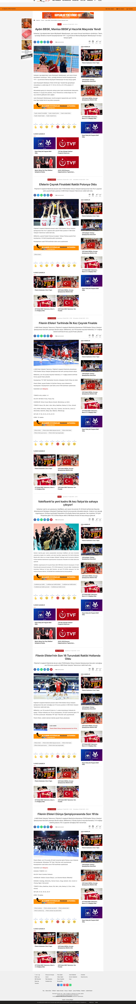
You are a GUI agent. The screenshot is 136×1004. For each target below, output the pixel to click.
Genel (42, 20)
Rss (43, 990)
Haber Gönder (60, 990)
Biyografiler (60, 981)
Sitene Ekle (48, 990)
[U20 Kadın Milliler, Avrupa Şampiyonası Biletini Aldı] (68, 282)
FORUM (54, 990)
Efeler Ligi (37, 977)
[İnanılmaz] (69, 124)
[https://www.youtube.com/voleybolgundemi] (67, 985)
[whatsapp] (41, 42)
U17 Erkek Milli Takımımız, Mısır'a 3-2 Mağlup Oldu (44, 309)
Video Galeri (110, 9)
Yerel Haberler (72, 974)
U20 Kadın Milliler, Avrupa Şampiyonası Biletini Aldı (65, 290)
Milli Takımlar (38, 979)
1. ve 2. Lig (37, 974)
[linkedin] (48, 42)
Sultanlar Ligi (48, 981)
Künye (66, 990)
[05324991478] (70, 985)
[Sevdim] (47, 124)
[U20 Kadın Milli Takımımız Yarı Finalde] (68, 301)
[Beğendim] (36, 124)
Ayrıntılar (91, 1002)
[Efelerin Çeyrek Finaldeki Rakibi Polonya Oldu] (56, 212)
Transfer (37, 983)
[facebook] (35, 42)
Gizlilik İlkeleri (89, 990)
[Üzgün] (74, 124)
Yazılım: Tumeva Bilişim (67, 999)
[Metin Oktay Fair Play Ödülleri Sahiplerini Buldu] (45, 162)
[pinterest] (51, 42)
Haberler (38, 20)
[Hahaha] (63, 124)
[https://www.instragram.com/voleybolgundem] (64, 985)
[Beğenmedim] (52, 124)
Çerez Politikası (76, 990)
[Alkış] (41, 124)
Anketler (83, 974)
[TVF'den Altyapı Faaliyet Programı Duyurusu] (68, 143)
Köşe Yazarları (60, 979)
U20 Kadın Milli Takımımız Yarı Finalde (67, 309)
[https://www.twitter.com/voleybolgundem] (61, 985)
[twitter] (38, 42)
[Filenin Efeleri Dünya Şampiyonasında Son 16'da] (56, 844)
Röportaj (37, 981)
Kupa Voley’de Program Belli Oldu (43, 152)
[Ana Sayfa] (34, 20)
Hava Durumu (84, 977)
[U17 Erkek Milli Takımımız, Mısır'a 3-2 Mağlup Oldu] (45, 301)
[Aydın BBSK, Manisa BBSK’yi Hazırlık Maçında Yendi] (56, 59)
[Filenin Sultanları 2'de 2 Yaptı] (45, 282)
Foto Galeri (121, 9)
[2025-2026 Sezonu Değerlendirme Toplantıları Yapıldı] (68, 162)
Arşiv (70, 979)
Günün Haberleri (73, 977)
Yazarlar (130, 9)
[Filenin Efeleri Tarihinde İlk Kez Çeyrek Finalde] (56, 353)
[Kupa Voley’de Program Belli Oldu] (45, 143)
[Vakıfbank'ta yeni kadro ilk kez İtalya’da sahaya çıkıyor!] (56, 536)
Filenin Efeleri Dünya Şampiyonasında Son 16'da (63, 728)
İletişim (70, 990)
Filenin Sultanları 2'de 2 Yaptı (43, 290)
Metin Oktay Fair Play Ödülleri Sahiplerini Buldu (43, 171)
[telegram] (44, 42)
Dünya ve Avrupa (49, 974)
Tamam (96, 1002)
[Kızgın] (58, 124)
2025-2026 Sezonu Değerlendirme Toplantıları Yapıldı (66, 171)
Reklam (83, 990)
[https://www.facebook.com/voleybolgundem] (58, 985)
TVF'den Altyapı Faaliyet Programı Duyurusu (65, 152)
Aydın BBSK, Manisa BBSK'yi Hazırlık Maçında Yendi (56, 20)
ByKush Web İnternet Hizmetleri (64, 996)
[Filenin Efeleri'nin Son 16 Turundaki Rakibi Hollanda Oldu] (56, 686)
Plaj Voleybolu (48, 979)
